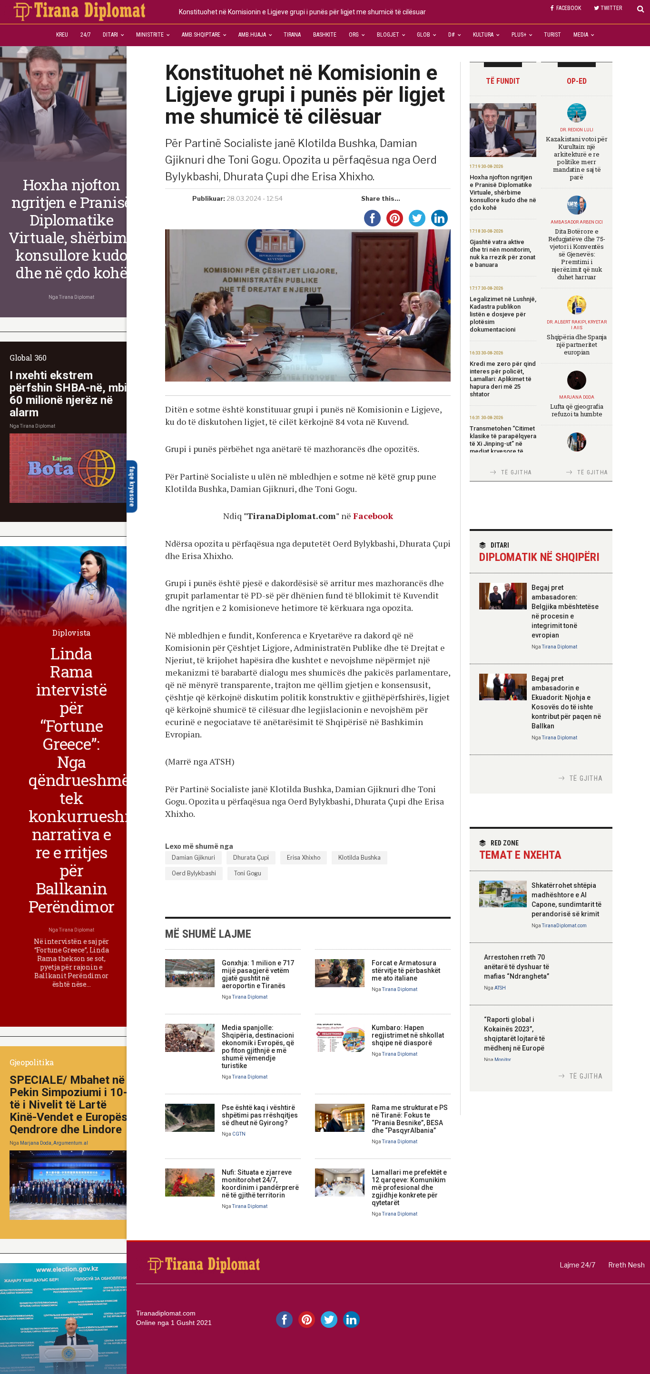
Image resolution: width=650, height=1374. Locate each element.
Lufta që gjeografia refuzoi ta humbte (576, 410)
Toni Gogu (247, 873)
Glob (423, 34)
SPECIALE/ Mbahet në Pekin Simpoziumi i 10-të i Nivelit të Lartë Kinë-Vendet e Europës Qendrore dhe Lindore (69, 1104)
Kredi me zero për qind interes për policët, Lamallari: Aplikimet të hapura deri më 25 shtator (503, 379)
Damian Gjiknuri (193, 857)
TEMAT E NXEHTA (520, 850)
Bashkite (324, 34)
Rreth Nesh (626, 1265)
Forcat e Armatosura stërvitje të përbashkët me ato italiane (406, 970)
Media (580, 34)
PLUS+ (519, 34)
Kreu (62, 34)
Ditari (110, 34)
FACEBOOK (568, 8)
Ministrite (150, 34)
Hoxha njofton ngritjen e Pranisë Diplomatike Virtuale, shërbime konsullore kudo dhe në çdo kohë (503, 192)
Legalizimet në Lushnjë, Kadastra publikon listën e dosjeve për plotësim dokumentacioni (503, 314)
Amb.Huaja (252, 34)
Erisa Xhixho (303, 857)
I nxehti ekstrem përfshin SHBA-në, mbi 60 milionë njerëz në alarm (68, 394)
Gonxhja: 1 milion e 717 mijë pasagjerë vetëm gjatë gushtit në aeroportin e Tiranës (258, 974)
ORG (354, 34)
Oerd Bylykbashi (194, 873)
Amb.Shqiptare (201, 34)
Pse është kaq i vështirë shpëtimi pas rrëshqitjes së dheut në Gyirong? (260, 1115)
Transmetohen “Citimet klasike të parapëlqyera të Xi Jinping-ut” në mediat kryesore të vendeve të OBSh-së (503, 443)
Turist (552, 34)
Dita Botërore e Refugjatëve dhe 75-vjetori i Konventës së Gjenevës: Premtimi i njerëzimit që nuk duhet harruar (576, 254)
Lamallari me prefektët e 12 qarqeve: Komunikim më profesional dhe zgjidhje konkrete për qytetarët (409, 1187)
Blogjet (388, 34)
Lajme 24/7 (577, 1265)
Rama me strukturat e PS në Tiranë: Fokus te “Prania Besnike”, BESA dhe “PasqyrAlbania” (410, 1119)
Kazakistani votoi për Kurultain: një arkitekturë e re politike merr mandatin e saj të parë (577, 158)
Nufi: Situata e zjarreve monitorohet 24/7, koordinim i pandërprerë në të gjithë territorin (260, 1183)
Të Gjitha (516, 472)
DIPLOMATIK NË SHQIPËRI (539, 552)
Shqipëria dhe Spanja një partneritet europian (577, 344)
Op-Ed (577, 81)
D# (451, 34)
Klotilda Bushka (359, 857)
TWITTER (611, 8)
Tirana (292, 34)
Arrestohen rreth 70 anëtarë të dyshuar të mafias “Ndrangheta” (516, 966)
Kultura (483, 34)
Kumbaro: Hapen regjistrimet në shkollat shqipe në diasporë (408, 1035)
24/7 (85, 34)
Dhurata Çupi (251, 857)
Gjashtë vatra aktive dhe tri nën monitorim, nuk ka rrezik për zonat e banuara (502, 253)
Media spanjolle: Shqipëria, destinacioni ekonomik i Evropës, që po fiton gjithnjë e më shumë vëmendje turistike (258, 1047)
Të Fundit (503, 81)
